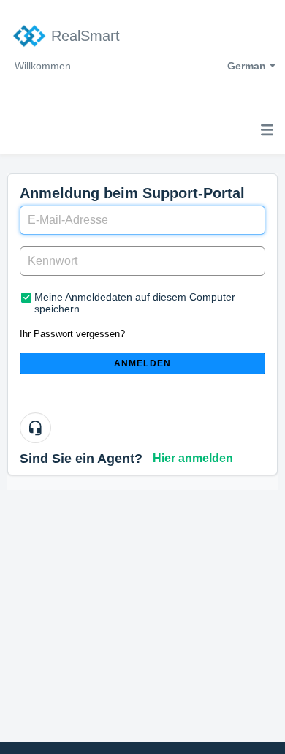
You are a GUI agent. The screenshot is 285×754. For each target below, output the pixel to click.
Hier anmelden (193, 458)
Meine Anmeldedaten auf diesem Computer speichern (134, 303)
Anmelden (143, 363)
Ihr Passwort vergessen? (72, 333)
